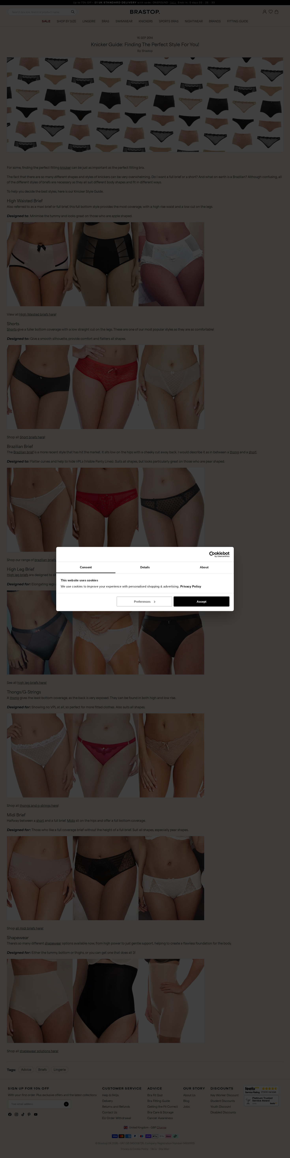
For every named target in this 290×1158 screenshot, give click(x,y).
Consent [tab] (86, 567)
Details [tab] (145, 567)
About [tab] (204, 567)
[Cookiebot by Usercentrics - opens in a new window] (212, 554)
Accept (201, 601)
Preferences (142, 601)
